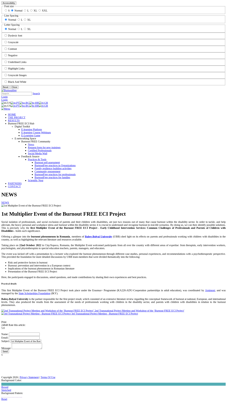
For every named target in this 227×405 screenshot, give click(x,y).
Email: (4, 337)
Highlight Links (16, 68)
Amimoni (210, 290)
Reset (5, 87)
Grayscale (13, 42)
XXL (45, 10)
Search (36, 93)
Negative (12, 55)
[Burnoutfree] (9, 90)
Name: (4, 334)
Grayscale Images (17, 75)
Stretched (6, 390)
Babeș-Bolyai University (98, 236)
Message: (6, 348)
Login (4, 96)
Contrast (12, 48)
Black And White (17, 81)
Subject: (5, 341)
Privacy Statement (29, 377)
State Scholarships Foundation (34, 293)
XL (35, 10)
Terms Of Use (48, 377)
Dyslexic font (15, 35)
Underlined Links (17, 62)
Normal (18, 10)
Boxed (4, 387)
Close (14, 87)
